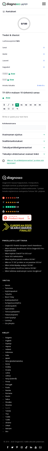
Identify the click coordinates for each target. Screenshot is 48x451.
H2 (26, 105)
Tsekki (7, 417)
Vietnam (8, 428)
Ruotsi (7, 396)
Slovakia (8, 402)
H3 (31, 105)
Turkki (7, 420)
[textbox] (24, 116)
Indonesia (9, 352)
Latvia (7, 373)
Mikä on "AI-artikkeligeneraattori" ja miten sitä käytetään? (25, 161)
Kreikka (8, 367)
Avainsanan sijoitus (12, 134)
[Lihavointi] (4, 105)
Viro (6, 431)
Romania (8, 393)
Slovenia (8, 405)
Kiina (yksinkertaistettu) (14, 361)
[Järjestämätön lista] (9, 109)
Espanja (8, 343)
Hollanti (8, 349)
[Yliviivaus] (13, 105)
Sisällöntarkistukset (12, 141)
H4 (35, 105)
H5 (40, 105)
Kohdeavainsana (9, 123)
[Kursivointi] (8, 105)
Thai (7, 414)
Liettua (8, 376)
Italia (7, 355)
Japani (7, 358)
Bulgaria (8, 337)
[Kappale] (17, 105)
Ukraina (8, 422)
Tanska (8, 411)
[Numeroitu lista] (13, 109)
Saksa (7, 399)
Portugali (8, 384)
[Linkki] (17, 109)
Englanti (8, 340)
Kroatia (8, 370)
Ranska (8, 390)
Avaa (13, 73)
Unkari (7, 425)
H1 (21, 105)
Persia (7, 381)
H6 (4, 109)
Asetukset (11, 11)
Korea (7, 364)
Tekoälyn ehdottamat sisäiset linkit (20, 154)
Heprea (8, 346)
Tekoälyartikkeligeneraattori (17, 147)
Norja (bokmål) (11, 379)
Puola (7, 387)
